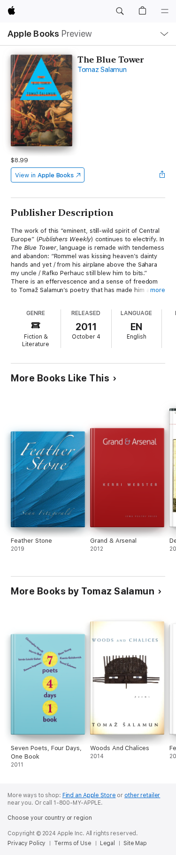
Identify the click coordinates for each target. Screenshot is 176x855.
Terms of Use (73, 843)
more (157, 289)
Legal (107, 843)
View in (44, 175)
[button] (119, 11)
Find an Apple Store (89, 795)
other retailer (142, 795)
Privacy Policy (27, 843)
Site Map (135, 843)
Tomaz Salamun (102, 69)
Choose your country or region (50, 818)
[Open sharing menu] (162, 175)
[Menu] (164, 11)
